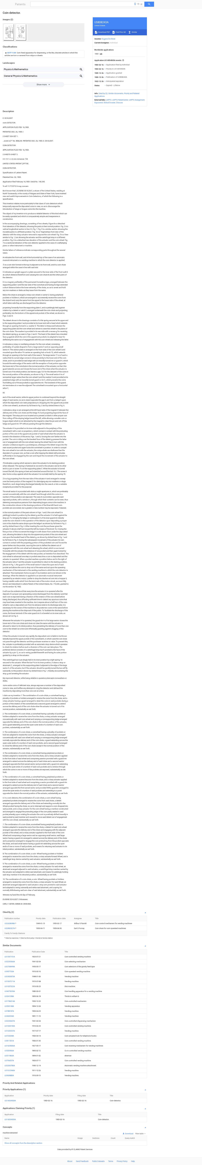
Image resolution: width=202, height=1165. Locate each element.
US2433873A (10, 976)
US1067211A (10, 981)
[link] (44, 54)
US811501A (9, 1041)
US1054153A (10, 1026)
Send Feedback (82, 1161)
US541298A (9, 996)
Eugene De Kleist (108, 39)
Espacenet (98, 103)
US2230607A (10, 1021)
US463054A (9, 1016)
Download (129, 1134)
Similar (134, 32)
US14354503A (10, 1101)
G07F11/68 (11, 53)
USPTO (108, 100)
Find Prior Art (120, 32)
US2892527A (10, 928)
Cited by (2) (103, 93)
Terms (110, 1161)
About (69, 1161)
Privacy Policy (122, 1161)
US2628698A (10, 923)
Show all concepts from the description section (23, 1143)
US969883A (9, 1075)
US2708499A (10, 967)
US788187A (9, 1011)
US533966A (9, 1051)
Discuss (119, 103)
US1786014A (10, 1001)
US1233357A (10, 1031)
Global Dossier (109, 103)
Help (133, 1161)
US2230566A (10, 962)
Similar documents (115, 93)
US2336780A (10, 1066)
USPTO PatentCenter (120, 100)
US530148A (9, 1006)
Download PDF (104, 32)
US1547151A (10, 957)
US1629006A (10, 1046)
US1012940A (10, 1070)
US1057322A (10, 986)
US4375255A (10, 991)
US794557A (9, 1061)
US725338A (9, 1036)
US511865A (9, 1056)
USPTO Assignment (137, 100)
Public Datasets (98, 1161)
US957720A (9, 971)
